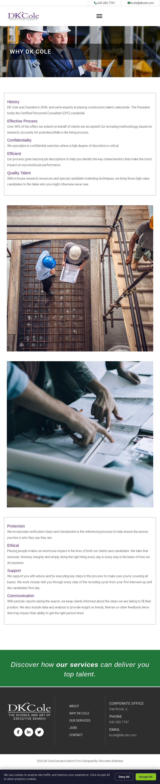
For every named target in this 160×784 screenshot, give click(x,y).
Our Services (79, 720)
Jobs (73, 728)
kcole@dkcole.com (142, 2)
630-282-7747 (106, 2)
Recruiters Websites (111, 761)
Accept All (146, 776)
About (74, 706)
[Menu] (99, 16)
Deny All (124, 776)
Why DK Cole (79, 713)
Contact (76, 735)
